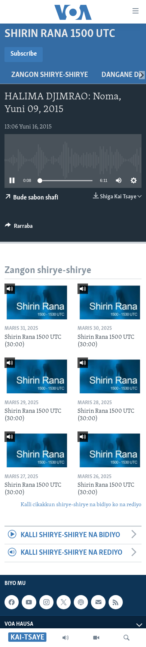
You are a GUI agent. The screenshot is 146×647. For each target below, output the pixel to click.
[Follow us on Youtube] (29, 602)
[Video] (96, 637)
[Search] (126, 637)
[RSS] (116, 602)
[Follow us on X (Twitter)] (64, 602)
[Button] (19, 228)
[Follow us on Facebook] (11, 602)
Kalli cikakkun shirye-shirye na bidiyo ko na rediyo (81, 505)
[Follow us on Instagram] (46, 602)
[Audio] (65, 637)
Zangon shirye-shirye (49, 75)
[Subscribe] (98, 602)
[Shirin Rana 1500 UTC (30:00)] (36, 301)
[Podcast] (81, 602)
